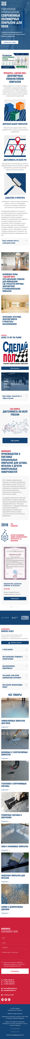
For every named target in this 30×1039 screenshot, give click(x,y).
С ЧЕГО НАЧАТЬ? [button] (7, 649)
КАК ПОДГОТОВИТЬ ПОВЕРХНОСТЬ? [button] (8, 667)
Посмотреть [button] (15, 599)
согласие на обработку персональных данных (12, 963)
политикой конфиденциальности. (12, 966)
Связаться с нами (10, 42)
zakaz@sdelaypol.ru (9, 990)
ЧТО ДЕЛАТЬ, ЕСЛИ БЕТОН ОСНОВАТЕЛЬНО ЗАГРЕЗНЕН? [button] (11, 676)
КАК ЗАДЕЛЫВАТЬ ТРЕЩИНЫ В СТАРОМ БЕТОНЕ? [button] (12, 658)
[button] (28, 3)
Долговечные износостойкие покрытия (15, 79)
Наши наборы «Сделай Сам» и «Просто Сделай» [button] (12, 397)
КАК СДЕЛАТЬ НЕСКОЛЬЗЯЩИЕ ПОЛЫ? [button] (12, 686)
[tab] (11, 606)
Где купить (15, 440)
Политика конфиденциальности (15, 1035)
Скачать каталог (16, 643)
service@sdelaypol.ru (10, 988)
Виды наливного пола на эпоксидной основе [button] (10, 241)
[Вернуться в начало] (3, 3)
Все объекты (15, 368)
